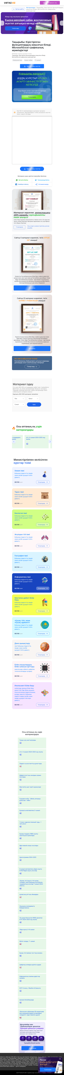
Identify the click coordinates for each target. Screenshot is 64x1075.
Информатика (17, 60)
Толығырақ (32, 97)
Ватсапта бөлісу (23, 180)
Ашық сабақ (28, 60)
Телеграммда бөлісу (43, 180)
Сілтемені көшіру (43, 184)
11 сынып (38, 60)
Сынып (17, 404)
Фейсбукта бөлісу (23, 184)
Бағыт (30, 398)
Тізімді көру (31, 366)
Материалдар (30, 7)
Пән (16, 398)
